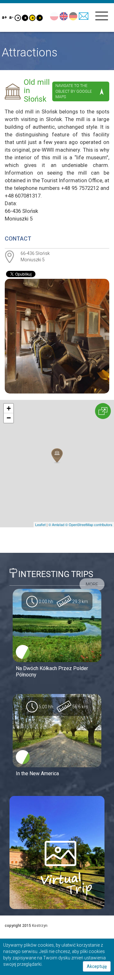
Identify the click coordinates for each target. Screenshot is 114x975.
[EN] (63, 16)
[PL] (54, 16)
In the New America (37, 773)
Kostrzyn (40, 925)
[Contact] (83, 16)
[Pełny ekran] (103, 411)
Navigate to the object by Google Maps (73, 91)
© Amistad (56, 524)
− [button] (9, 418)
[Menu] (101, 16)
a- (11, 17)
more (92, 584)
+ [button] (9, 408)
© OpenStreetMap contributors (88, 524)
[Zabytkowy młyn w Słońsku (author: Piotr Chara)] (57, 336)
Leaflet (40, 524)
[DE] (73, 16)
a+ (4, 17)
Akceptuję (97, 966)
